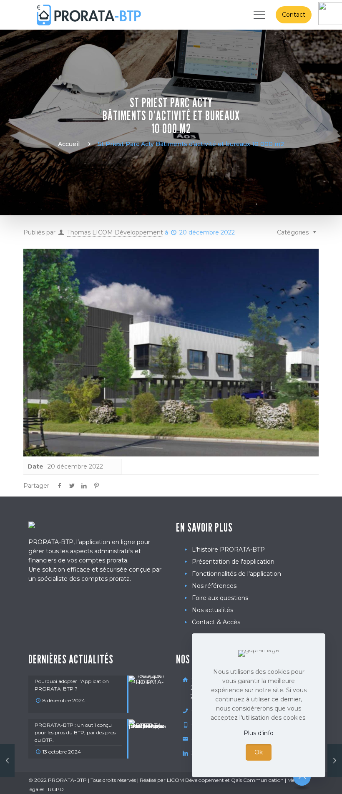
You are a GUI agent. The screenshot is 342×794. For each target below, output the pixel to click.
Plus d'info (259, 733)
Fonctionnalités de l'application (236, 573)
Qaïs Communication (257, 780)
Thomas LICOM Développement (115, 232)
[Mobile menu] (258, 15)
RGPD (56, 789)
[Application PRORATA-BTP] (89, 14)
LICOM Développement (195, 780)
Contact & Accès (216, 622)
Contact (293, 14)
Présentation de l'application (233, 561)
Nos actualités (212, 610)
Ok (258, 752)
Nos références (214, 586)
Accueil (69, 144)
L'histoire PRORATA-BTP (228, 549)
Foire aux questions (220, 598)
